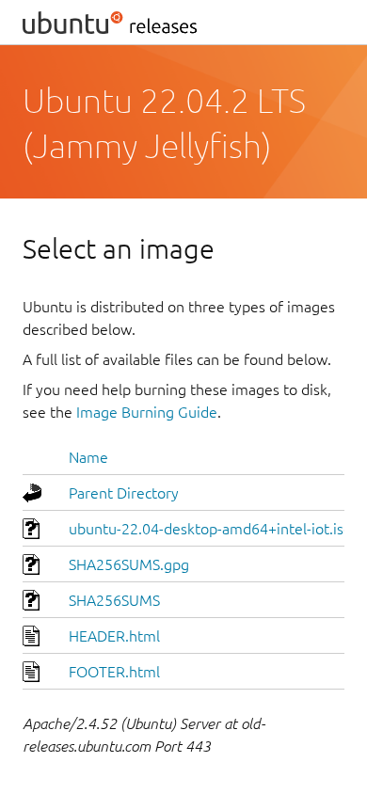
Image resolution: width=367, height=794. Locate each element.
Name (88, 457)
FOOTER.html (114, 671)
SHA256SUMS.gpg (129, 564)
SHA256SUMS (114, 600)
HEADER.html (114, 635)
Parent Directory (124, 492)
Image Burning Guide (146, 412)
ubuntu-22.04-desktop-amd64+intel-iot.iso (210, 528)
